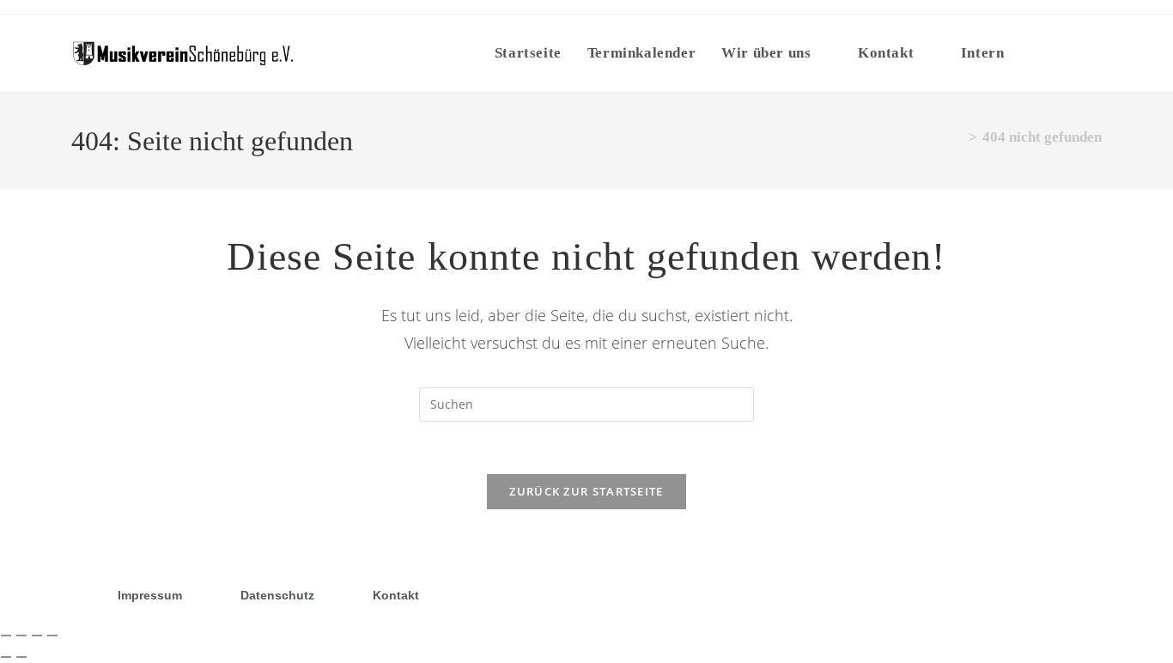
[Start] (957, 137)
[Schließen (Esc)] (52, 635)
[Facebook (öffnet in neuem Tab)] (1061, 52)
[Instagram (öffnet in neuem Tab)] (1093, 52)
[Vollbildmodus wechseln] (21, 635)
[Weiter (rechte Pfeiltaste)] (21, 657)
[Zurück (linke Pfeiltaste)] (6, 657)
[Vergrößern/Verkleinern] (6, 635)
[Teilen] (37, 635)
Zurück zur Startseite (586, 491)
